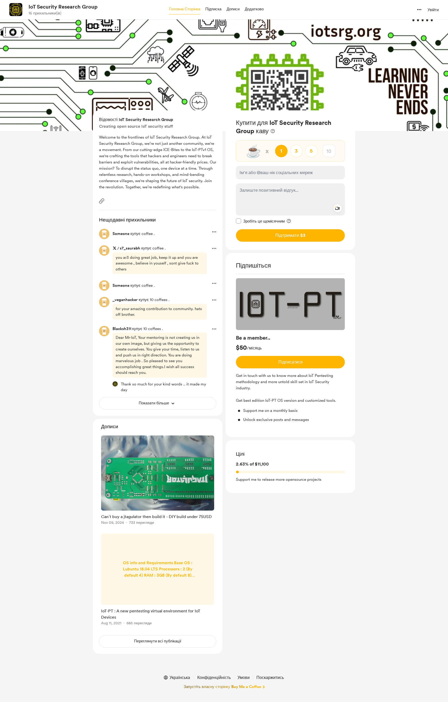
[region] (290, 180)
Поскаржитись (270, 677)
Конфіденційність (214, 677)
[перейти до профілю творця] (15, 9)
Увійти (433, 10)
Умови (243, 677)
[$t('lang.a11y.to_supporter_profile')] (115, 384)
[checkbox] (260, 221)
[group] (290, 350)
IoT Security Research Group (63, 7)
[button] (184, 9)
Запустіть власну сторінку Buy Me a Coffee (222, 686)
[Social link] (101, 201)
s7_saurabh (130, 248)
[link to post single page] (157, 480)
